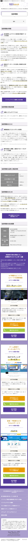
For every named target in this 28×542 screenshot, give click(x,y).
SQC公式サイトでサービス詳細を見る (14, 324)
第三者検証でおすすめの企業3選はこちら (14, 215)
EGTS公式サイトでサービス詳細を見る (14, 398)
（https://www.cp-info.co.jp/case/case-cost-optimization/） (13, 144)
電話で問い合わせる (14, 330)
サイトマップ (24, 539)
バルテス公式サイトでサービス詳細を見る (14, 470)
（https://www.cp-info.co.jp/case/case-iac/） (16, 163)
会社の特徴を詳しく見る (14, 335)
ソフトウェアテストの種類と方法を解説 (14, 99)
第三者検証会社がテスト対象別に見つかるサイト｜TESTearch (14, 0)
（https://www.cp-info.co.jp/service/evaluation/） (17, 118)
